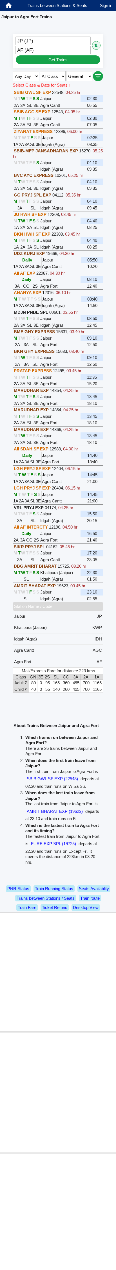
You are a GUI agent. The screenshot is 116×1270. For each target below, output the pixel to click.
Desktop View (86, 907)
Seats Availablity (94, 888)
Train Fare (27, 907)
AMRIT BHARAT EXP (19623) (55, 811)
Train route (90, 898)
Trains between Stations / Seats (46, 898)
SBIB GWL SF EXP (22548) (52, 778)
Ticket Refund (54, 907)
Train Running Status (54, 888)
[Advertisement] (58, 972)
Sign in (106, 5)
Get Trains (58, 59)
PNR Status (18, 888)
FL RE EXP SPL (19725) (53, 843)
